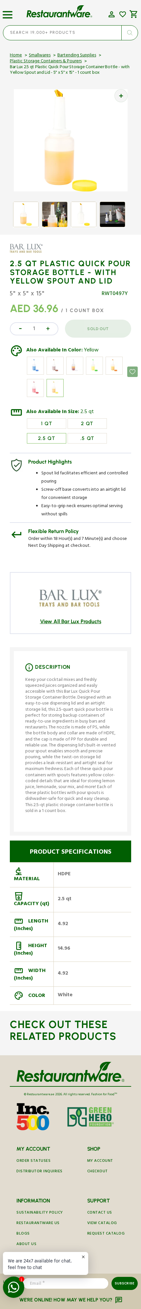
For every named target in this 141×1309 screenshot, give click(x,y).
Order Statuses (33, 1161)
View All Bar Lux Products (70, 621)
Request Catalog (106, 1234)
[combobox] (70, 33)
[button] (7, 12)
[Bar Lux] (29, 253)
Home (16, 56)
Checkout (97, 1171)
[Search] (129, 33)
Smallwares (39, 56)
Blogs (23, 1234)
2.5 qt (87, 412)
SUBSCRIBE (124, 1283)
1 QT (46, 423)
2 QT (87, 423)
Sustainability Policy (39, 1213)
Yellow (91, 350)
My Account (100, 1161)
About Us (26, 1244)
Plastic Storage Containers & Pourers (46, 62)
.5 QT (87, 438)
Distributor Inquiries (39, 1171)
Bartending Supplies (76, 56)
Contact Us (99, 1213)
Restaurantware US (38, 1223)
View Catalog (102, 1223)
